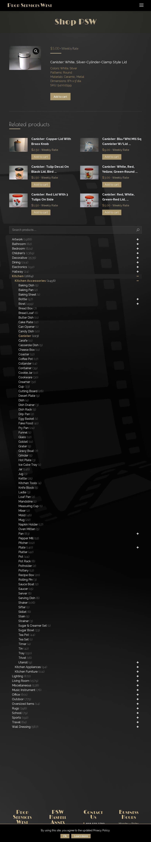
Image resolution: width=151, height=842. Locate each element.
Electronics (23, 267)
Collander (27, 363)
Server (24, 593)
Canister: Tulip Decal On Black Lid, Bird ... (50, 169)
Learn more (81, 836)
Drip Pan (26, 414)
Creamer (27, 382)
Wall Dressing (25, 727)
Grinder (25, 455)
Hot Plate (27, 460)
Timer (24, 644)
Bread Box (27, 308)
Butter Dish (28, 317)
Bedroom (22, 248)
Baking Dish (28, 285)
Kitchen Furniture (30, 671)
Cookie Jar (28, 372)
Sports (20, 717)
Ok (65, 836)
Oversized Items (26, 704)
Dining (20, 262)
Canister (28, 336)
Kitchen (23, 276)
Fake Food (28, 423)
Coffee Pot (28, 359)
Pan (24, 533)
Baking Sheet (29, 294)
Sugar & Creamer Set (34, 625)
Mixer (24, 510)
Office (19, 694)
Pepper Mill (28, 538)
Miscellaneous (25, 685)
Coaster (26, 354)
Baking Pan (28, 290)
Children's (23, 253)
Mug (24, 520)
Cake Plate (28, 322)
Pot (23, 556)
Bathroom (22, 244)
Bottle (25, 299)
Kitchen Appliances (31, 667)
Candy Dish (29, 331)
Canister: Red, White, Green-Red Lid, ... (118, 197)
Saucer (25, 589)
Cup (24, 386)
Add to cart (60, 96)
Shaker (26, 602)
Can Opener (28, 326)
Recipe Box (29, 575)
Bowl (26, 303)
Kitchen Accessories (35, 281)
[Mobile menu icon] (141, 5)
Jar (24, 469)
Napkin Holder (30, 524)
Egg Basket (28, 418)
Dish (23, 400)
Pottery (26, 570)
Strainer (25, 621)
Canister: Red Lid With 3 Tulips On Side (49, 197)
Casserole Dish (30, 345)
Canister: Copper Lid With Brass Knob (51, 141)
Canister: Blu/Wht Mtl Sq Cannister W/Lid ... (121, 141)
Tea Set (25, 639)
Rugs (19, 708)
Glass (24, 437)
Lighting (21, 676)
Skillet (24, 612)
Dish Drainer (28, 405)
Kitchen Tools (29, 483)
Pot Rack (26, 561)
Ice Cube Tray (29, 464)
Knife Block (28, 487)
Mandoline (27, 501)
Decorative (24, 258)
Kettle (25, 478)
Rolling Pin (27, 579)
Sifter (23, 607)
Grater (24, 446)
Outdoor (21, 699)
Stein (23, 616)
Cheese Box (29, 349)
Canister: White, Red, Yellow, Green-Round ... (120, 169)
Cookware (28, 377)
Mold (25, 515)
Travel (19, 722)
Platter (26, 552)
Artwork (22, 239)
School (20, 713)
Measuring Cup (30, 506)
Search (138, 230)
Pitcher (26, 543)
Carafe (25, 340)
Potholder (27, 566)
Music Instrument (26, 690)
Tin (23, 648)
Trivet (25, 658)
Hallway (20, 271)
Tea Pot (26, 635)
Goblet (25, 441)
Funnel (24, 432)
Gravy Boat (28, 451)
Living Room (25, 681)
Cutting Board (30, 391)
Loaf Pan (26, 497)
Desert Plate (29, 395)
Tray (25, 653)
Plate (25, 547)
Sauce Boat (28, 584)
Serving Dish (29, 598)
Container (28, 368)
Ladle (24, 492)
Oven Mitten (28, 529)
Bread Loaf (28, 313)
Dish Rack (27, 409)
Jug (22, 474)
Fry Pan (26, 428)
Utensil (25, 662)
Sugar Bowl (29, 630)
